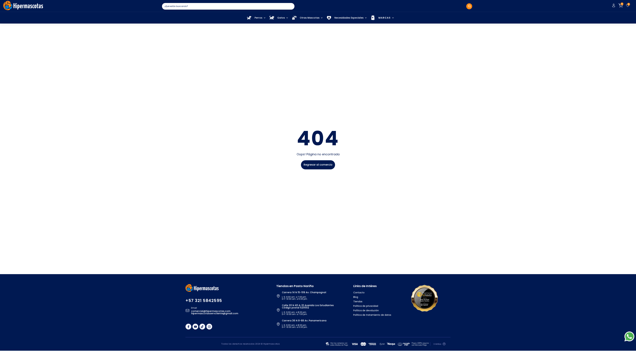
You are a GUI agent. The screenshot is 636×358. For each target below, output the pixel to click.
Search (469, 6)
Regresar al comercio (318, 165)
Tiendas (357, 301)
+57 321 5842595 (204, 300)
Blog (355, 297)
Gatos (281, 17)
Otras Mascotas (309, 17)
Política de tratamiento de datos (372, 315)
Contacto (359, 292)
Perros (258, 17)
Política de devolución (366, 310)
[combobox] (228, 6)
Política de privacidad (365, 306)
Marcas (384, 17)
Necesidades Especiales (349, 17)
